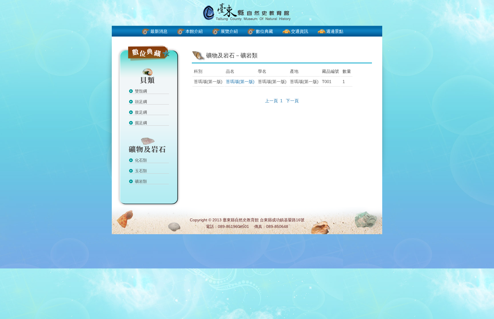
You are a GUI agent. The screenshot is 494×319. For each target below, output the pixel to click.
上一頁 (271, 100)
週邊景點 (334, 31)
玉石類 (141, 170)
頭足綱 (141, 101)
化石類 (141, 160)
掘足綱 (141, 123)
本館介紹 (194, 31)
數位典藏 (264, 31)
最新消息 (159, 31)
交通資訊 (299, 31)
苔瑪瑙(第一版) (240, 81)
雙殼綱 (141, 91)
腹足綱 (141, 112)
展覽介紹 (229, 31)
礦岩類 (141, 181)
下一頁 (292, 100)
